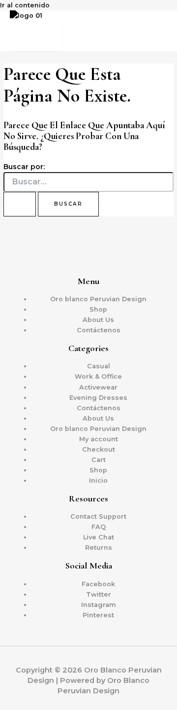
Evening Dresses (98, 397)
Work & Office (98, 376)
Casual (98, 366)
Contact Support (98, 516)
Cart (98, 459)
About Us (98, 319)
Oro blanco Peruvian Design (98, 299)
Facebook (98, 584)
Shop (98, 309)
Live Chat (98, 537)
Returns (98, 547)
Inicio (98, 480)
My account (98, 439)
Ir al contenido (25, 5)
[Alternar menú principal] (36, 36)
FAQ (98, 527)
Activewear (98, 387)
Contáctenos (98, 330)
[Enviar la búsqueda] (19, 204)
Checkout (98, 449)
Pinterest (98, 615)
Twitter (98, 594)
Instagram (98, 604)
